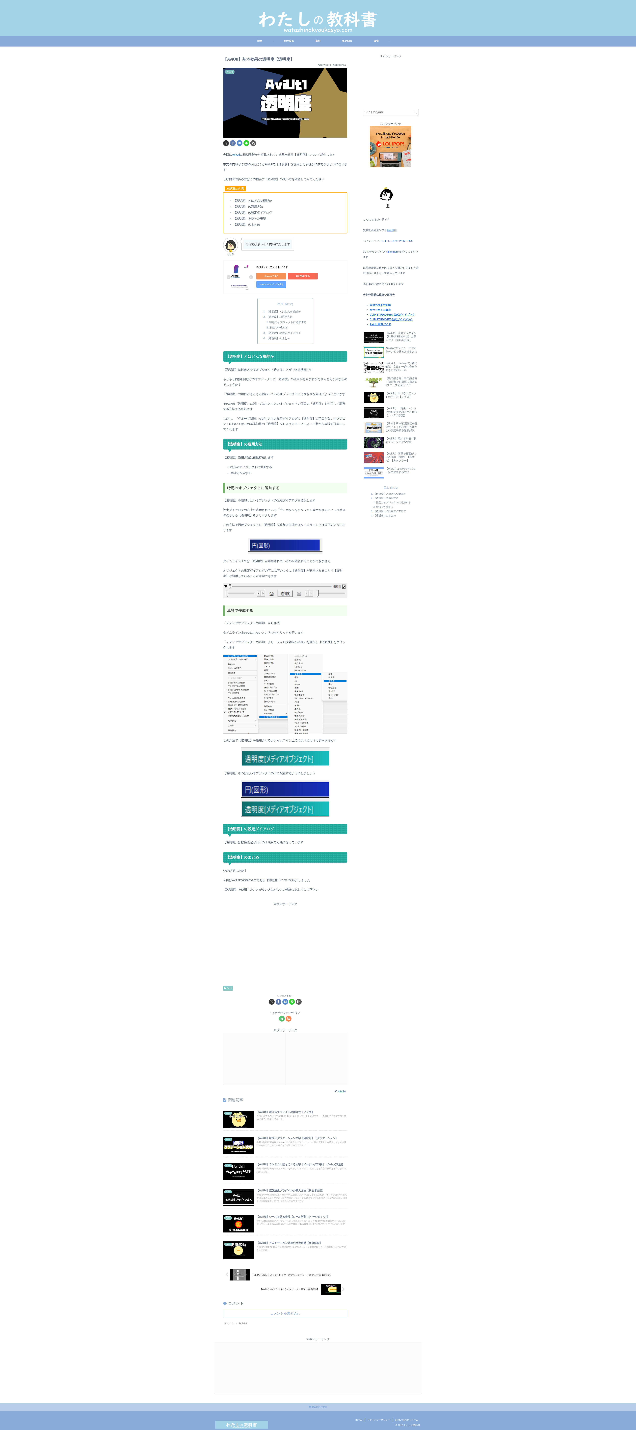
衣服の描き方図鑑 (380, 304)
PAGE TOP (319, 1407)
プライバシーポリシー (378, 1419)
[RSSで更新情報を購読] (289, 1019)
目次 (280, 304)
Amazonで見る (271, 276)
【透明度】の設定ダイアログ (283, 332)
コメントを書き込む (285, 1313)
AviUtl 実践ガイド (380, 324)
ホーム (358, 1419)
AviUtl (236, 154)
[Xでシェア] (226, 143)
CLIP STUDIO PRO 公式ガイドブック (392, 314)
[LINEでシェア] (246, 143)
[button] (253, 143)
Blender (392, 251)
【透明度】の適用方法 (279, 316)
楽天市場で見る (303, 276)
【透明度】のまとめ (278, 338)
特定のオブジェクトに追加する (287, 322)
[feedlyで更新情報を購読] (282, 1019)
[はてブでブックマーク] (239, 143)
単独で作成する (278, 327)
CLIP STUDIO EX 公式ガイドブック (391, 319)
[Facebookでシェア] (233, 143)
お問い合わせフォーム (406, 1419)
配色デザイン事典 (380, 309)
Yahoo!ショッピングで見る (271, 284)
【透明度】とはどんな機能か (283, 311)
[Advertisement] (285, 944)
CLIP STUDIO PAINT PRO (397, 240)
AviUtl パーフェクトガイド (272, 267)
